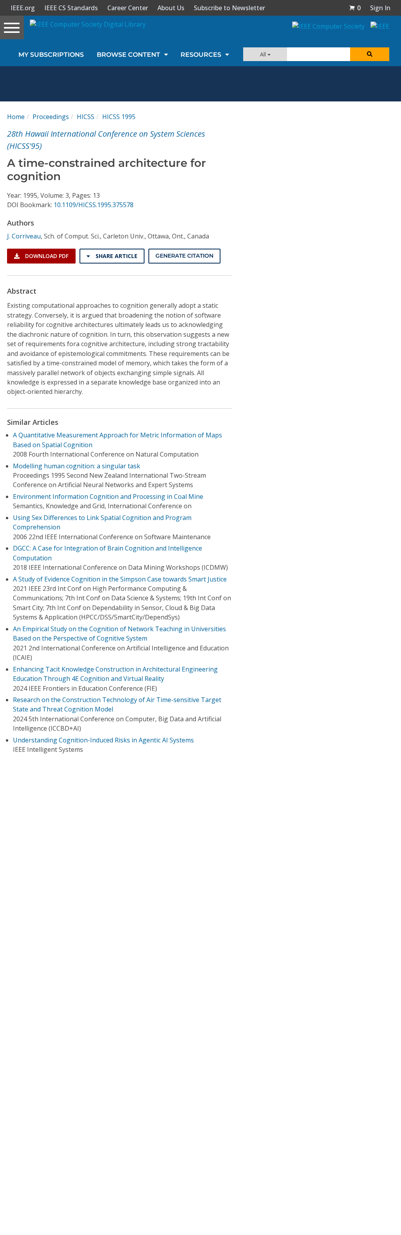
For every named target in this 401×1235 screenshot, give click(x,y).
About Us (170, 8)
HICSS (85, 116)
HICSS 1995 (118, 116)
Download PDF (46, 256)
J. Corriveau (24, 236)
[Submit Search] (369, 54)
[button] (354, 8)
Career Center (127, 8)
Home (16, 116)
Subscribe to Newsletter (229, 8)
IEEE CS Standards (71, 8)
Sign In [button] (380, 8)
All (263, 54)
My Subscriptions (51, 54)
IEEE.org (23, 8)
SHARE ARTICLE (115, 256)
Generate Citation (184, 255)
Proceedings (51, 116)
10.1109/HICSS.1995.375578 (94, 204)
